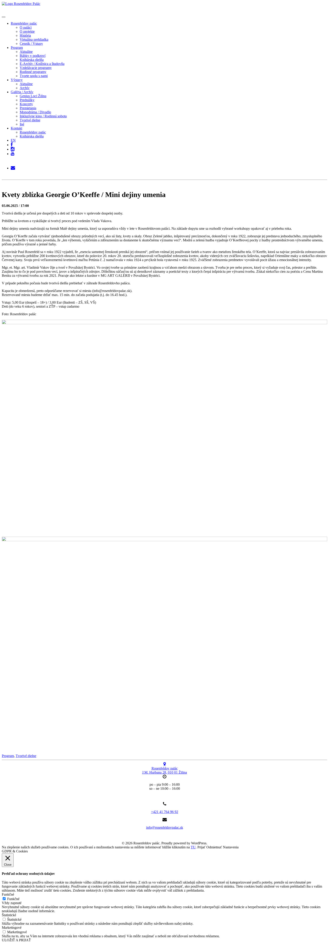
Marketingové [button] (11, 927)
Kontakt (16, 128)
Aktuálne (26, 52)
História (25, 35)
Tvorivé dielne (30, 120)
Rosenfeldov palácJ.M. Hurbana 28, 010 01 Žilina (164, 770)
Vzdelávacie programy (36, 68)
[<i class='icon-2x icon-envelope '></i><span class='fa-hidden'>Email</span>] (13, 167)
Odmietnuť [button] (214, 847)
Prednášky (27, 100)
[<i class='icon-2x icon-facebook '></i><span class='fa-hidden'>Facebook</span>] (12, 144)
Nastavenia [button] (231, 847)
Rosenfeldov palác (24, 23)
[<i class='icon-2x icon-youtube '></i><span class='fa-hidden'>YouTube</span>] (12, 154)
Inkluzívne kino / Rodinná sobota (43, 116)
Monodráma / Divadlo (35, 112)
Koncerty (26, 104)
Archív (25, 88)
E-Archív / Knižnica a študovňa (42, 64)
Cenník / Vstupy (31, 43)
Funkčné (13, 899)
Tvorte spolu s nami (34, 76)
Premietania (28, 108)
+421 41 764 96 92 (164, 812)
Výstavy (17, 80)
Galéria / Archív (22, 92)
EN (13, 140)
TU (193, 847)
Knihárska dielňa (32, 60)
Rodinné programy (33, 72)
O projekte (27, 31)
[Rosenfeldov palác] (21, 4)
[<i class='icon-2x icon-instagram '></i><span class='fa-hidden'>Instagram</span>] (12, 148)
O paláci (26, 27)
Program (17, 47)
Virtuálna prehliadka (34, 39)
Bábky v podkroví (32, 56)
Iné (22, 124)
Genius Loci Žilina (33, 96)
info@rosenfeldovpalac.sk (164, 827)
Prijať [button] (201, 847)
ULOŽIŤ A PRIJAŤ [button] (16, 940)
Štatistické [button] (9, 915)
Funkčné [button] (8, 894)
